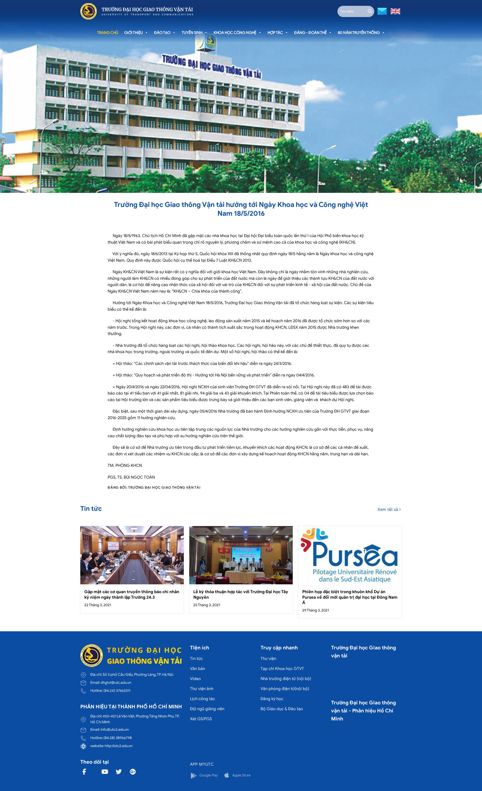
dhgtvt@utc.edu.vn (116, 682)
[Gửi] (370, 11)
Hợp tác (275, 32)
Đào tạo (162, 32)
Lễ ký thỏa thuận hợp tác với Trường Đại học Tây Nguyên (240, 594)
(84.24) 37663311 (116, 690)
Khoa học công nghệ (235, 32)
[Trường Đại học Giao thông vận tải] (136, 11)
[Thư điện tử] (381, 11)
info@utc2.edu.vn (115, 729)
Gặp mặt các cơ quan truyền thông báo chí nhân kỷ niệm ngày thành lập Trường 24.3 (131, 594)
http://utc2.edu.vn (119, 746)
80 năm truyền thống (359, 32)
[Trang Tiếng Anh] (394, 11)
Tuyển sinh (192, 32)
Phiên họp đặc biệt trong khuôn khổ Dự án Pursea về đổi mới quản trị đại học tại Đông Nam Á (349, 597)
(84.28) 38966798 (117, 738)
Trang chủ (107, 32)
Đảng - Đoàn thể (310, 32)
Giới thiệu (133, 32)
